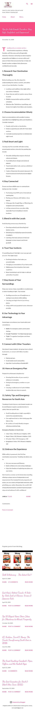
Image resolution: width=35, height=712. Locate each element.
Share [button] (28, 496)
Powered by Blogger (18, 702)
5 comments (12, 671)
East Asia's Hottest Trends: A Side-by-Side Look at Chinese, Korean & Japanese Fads (17, 595)
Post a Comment (7, 510)
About (13, 17)
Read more (29, 582)
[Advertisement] (17, 528)
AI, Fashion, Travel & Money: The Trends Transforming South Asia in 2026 (16, 640)
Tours (9, 496)
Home (4, 17)
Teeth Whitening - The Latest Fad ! (17, 574)
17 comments (13, 582)
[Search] (27, 3)
